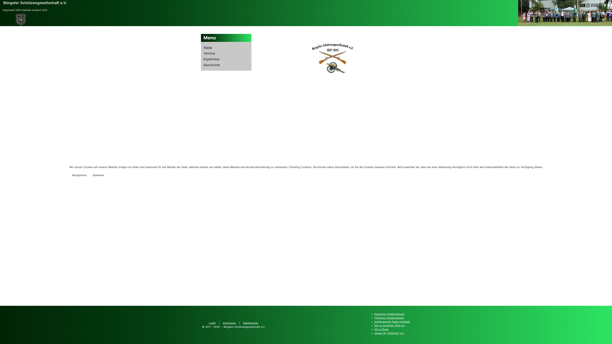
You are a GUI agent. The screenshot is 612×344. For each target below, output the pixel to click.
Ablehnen (98, 175)
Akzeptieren (79, 175)
